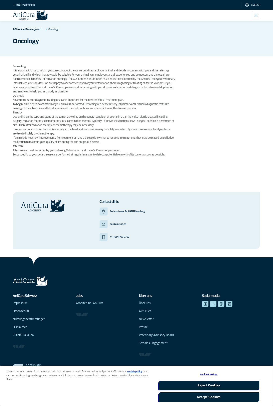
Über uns (145, 303)
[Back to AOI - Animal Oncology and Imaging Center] (30, 15)
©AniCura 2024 (23, 335)
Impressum (20, 303)
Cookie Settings (209, 374)
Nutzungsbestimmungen (29, 319)
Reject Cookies (208, 385)
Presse (143, 327)
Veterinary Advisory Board (156, 335)
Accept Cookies (209, 397)
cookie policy (134, 371)
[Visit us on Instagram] (221, 304)
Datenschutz (21, 311)
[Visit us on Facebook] (205, 304)
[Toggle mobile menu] (256, 15)
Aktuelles (145, 311)
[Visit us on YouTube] (213, 304)
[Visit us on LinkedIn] (229, 304)
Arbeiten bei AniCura (90, 303)
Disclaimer (20, 327)
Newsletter (146, 319)
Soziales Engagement (153, 343)
